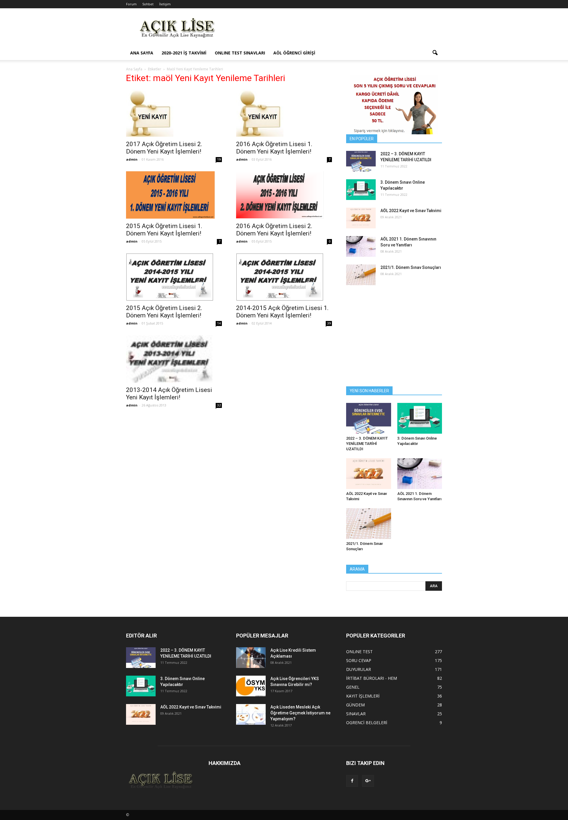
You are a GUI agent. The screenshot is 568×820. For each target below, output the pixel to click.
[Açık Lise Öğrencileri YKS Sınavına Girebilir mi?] (251, 686)
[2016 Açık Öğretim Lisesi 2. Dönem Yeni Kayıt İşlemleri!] (284, 195)
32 (219, 405)
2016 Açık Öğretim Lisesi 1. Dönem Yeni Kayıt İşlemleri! (274, 148)
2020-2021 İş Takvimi (184, 53)
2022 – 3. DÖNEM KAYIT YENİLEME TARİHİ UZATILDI (367, 443)
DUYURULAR (358, 669)
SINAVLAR (356, 713)
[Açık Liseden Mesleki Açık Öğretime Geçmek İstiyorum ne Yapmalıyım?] (251, 714)
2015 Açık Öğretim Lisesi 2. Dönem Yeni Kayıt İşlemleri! (164, 311)
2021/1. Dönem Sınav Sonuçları (410, 267)
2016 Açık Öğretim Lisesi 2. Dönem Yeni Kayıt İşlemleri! (274, 229)
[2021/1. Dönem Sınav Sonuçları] (361, 274)
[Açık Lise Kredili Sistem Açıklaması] (251, 657)
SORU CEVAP (358, 660)
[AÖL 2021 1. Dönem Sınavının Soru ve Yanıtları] (361, 246)
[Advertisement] (334, 30)
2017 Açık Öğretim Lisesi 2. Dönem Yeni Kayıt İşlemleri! (164, 148)
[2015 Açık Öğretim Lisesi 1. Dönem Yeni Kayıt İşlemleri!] (174, 195)
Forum (131, 4)
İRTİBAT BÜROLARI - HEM (371, 678)
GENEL (352, 687)
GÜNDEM (355, 705)
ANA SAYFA (141, 53)
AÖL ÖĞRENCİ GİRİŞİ (294, 53)
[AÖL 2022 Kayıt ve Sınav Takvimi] (361, 218)
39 (329, 323)
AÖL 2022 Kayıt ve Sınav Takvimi (410, 210)
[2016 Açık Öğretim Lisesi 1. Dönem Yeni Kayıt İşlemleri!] (284, 113)
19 (219, 159)
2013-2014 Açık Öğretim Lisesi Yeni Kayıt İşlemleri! (169, 393)
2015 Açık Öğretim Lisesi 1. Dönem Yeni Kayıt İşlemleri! (164, 229)
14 (219, 323)
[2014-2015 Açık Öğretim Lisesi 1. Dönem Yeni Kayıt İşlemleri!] (284, 277)
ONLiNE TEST (359, 651)
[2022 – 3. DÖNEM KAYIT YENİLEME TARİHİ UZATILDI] (361, 161)
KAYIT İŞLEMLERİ (363, 696)
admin (132, 159)
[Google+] (368, 781)
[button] (435, 53)
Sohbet (148, 4)
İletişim (165, 4)
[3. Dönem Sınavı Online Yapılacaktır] (361, 189)
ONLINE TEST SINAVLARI (240, 53)
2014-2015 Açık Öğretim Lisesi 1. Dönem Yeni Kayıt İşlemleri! (282, 311)
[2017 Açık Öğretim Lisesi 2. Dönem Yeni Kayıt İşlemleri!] (174, 113)
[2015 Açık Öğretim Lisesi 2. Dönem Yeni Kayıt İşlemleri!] (174, 277)
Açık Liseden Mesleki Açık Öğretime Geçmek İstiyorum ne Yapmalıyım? (300, 713)
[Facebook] (352, 781)
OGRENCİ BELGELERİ (366, 722)
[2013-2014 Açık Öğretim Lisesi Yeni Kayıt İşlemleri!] (174, 359)
